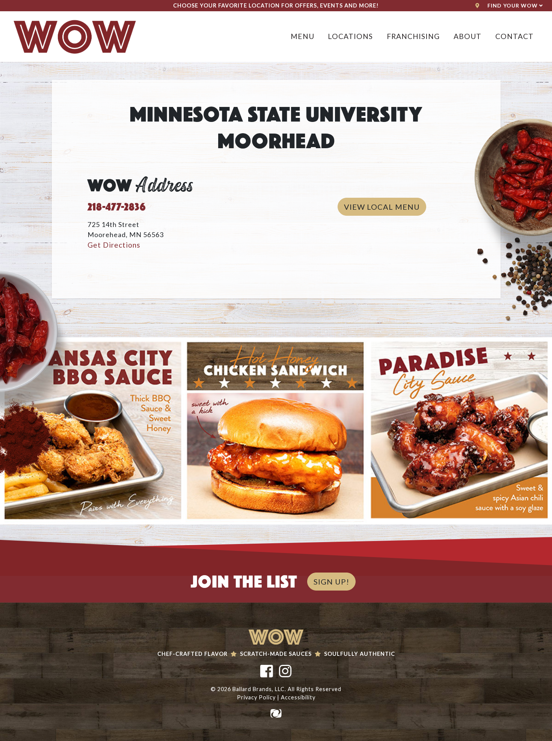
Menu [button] (302, 36)
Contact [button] (514, 36)
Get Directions (113, 244)
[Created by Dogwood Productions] (276, 712)
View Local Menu (385, 206)
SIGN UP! (331, 581)
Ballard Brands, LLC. (259, 689)
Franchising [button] (413, 36)
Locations (350, 36)
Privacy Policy (256, 697)
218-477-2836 (116, 205)
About (467, 36)
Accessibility (298, 697)
